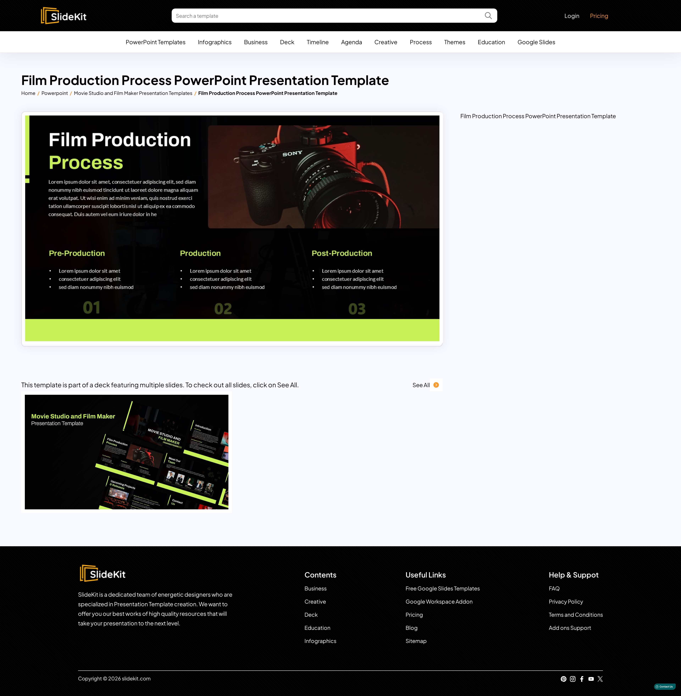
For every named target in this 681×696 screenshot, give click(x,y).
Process (421, 41)
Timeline (318, 41)
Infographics (215, 41)
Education (491, 41)
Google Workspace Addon (439, 601)
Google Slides (536, 41)
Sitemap (416, 640)
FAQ (554, 588)
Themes (454, 41)
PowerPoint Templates (156, 41)
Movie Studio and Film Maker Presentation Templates (133, 93)
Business (256, 41)
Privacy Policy (566, 601)
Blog (412, 627)
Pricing (599, 15)
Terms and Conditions (576, 614)
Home (28, 93)
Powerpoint (54, 93)
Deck (287, 41)
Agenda (351, 41)
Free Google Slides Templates (443, 588)
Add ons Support (570, 627)
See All (421, 384)
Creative (385, 41)
